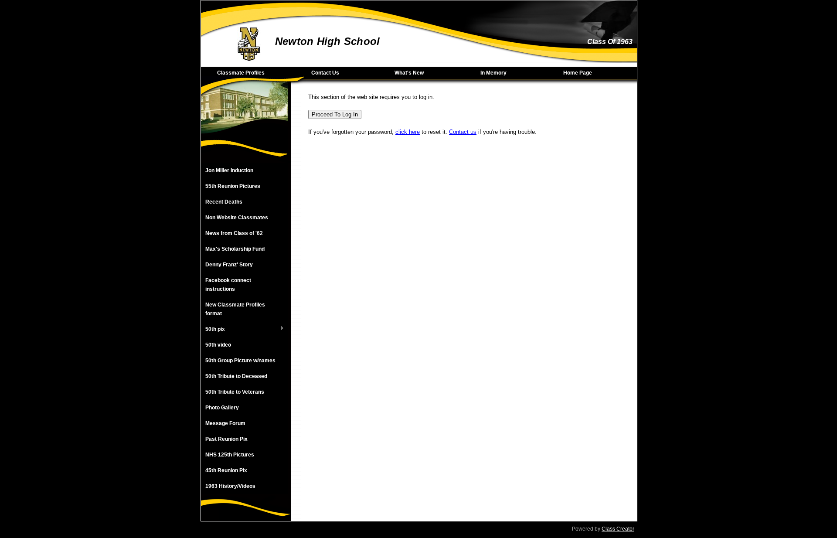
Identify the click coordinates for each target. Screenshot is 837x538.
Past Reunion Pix (226, 439)
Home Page (577, 73)
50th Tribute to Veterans (234, 392)
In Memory (493, 73)
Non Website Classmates (236, 218)
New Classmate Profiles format (235, 309)
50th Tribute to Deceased (236, 376)
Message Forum (225, 423)
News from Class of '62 (234, 233)
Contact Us (325, 73)
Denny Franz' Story (229, 265)
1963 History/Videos (230, 486)
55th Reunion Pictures (232, 186)
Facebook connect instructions (228, 284)
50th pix (213, 329)
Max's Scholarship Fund (235, 249)
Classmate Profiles (241, 73)
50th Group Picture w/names (240, 361)
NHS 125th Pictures (229, 455)
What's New (409, 73)
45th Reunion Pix (226, 470)
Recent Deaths (223, 202)
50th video (218, 345)
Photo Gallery (222, 408)
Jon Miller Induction (229, 170)
